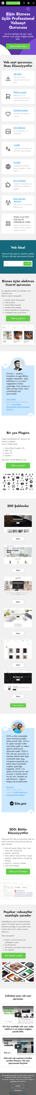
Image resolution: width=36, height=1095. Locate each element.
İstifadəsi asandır (21, 110)
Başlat (18, 539)
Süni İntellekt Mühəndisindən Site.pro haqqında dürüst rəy (17, 407)
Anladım (18, 1086)
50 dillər (17, 162)
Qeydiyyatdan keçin (18, 46)
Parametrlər (18, 1090)
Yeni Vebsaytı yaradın (14, 955)
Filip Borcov (10, 787)
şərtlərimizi (13, 1081)
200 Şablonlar (19, 127)
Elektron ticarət (20, 92)
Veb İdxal (17, 74)
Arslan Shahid (11, 399)
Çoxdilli (17, 145)
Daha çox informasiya (18, 871)
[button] (13, 3)
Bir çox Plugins (20, 180)
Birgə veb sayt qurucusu (20, 200)
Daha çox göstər (18, 318)
